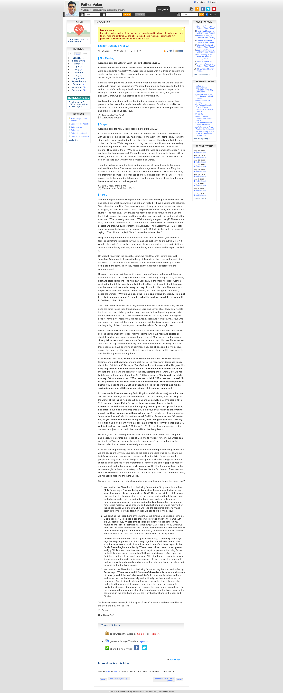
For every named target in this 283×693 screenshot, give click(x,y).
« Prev (103, 680)
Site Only (212, 15)
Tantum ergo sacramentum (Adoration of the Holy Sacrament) (204, 89)
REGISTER (140, 15)
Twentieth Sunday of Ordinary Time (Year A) (205, 37)
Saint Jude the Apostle (80, 124)
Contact (213, 2)
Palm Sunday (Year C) (118, 679)
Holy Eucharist (200, 152)
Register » (155, 633)
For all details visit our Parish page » (78, 40)
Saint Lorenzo (76, 127)
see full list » (73, 140)
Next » (179, 680)
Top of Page (174, 659)
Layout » (143, 641)
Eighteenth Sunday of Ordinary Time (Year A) (205, 46)
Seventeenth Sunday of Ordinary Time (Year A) (205, 51)
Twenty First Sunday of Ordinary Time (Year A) (205, 32)
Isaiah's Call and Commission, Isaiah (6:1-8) (203, 118)
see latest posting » (202, 74)
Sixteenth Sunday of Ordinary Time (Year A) (205, 41)
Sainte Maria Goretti (79, 133)
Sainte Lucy (75, 130)
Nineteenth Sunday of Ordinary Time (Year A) (205, 27)
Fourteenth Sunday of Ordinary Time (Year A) (205, 65)
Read (180, 51)
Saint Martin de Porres (80, 136)
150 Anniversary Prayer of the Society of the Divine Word (204, 133)
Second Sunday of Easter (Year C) (164, 680)
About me (201, 2)
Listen (169, 51)
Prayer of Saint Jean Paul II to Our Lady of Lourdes (204, 96)
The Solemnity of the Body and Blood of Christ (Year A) (204, 57)
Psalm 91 (199, 114)
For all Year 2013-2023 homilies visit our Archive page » (79, 104)
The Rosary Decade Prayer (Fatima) (203, 106)
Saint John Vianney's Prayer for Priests (203, 124)
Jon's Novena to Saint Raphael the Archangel (204, 128)
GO (201, 15)
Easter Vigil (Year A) (204, 61)
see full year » (200, 198)
